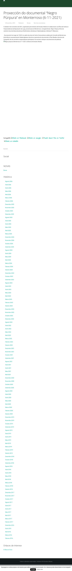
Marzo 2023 (8, 299)
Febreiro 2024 (9, 266)
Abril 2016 (8, 532)
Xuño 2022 (8, 328)
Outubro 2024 (9, 243)
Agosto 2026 (8, 181)
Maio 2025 (8, 227)
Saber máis (40, 569)
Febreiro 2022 (9, 342)
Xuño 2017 (8, 509)
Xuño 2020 (8, 397)
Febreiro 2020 (9, 410)
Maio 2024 (8, 256)
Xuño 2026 (8, 188)
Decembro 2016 (9, 525)
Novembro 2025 (9, 207)
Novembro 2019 (9, 420)
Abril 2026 (8, 194)
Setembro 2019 (9, 427)
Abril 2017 (8, 515)
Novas (28, 23)
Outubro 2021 (9, 355)
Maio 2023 (8, 292)
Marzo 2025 (8, 234)
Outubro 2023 (9, 276)
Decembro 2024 (9, 237)
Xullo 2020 (8, 394)
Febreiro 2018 (9, 486)
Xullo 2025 (8, 220)
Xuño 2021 (8, 368)
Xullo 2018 (8, 469)
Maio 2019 (8, 440)
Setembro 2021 (9, 358)
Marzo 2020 (8, 407)
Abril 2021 (8, 374)
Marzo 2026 (8, 198)
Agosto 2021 (8, 361)
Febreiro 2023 (9, 302)
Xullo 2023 (8, 286)
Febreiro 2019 (9, 450)
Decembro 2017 (9, 492)
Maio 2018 (8, 476)
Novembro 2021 (9, 351)
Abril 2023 (8, 296)
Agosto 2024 (8, 250)
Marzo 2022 (8, 338)
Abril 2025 (8, 230)
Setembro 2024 (9, 247)
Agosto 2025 (8, 217)
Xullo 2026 (8, 184)
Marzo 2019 (8, 446)
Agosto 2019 (8, 430)
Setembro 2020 (9, 387)
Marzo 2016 (8, 535)
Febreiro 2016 (9, 538)
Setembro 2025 (9, 214)
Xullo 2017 (8, 505)
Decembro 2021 (9, 348)
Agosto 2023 (8, 283)
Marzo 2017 (8, 518)
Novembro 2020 (9, 381)
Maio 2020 (8, 401)
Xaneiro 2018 (9, 489)
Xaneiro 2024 (9, 270)
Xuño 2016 (8, 528)
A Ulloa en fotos (8, 549)
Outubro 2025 (9, 211)
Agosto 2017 (8, 502)
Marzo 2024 (8, 263)
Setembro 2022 (9, 319)
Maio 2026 (8, 191)
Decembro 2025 (9, 204)
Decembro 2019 (9, 417)
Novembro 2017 (9, 495)
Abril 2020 (8, 404)
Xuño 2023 (8, 289)
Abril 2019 (8, 443)
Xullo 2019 (8, 433)
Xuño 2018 (8, 473)
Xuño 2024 (8, 253)
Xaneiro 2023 (9, 306)
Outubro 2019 (9, 423)
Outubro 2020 (9, 384)
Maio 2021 (8, 371)
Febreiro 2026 (9, 201)
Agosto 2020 (8, 391)
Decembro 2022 (9, 309)
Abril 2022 (8, 335)
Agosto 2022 (8, 322)
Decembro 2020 (9, 378)
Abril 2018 (8, 479)
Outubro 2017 (9, 499)
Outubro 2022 (9, 315)
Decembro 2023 (9, 273)
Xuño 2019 (8, 437)
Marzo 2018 (8, 482)
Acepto (33, 569)
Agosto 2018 (8, 466)
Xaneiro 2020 (9, 414)
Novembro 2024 (9, 240)
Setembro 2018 (9, 463)
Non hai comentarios (39, 23)
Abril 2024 (8, 260)
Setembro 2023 (9, 279)
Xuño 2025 (8, 224)
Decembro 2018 (9, 456)
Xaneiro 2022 (9, 345)
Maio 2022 (8, 332)
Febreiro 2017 (9, 522)
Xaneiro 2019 (9, 453)
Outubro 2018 (9, 459)
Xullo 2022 (8, 325)
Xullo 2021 (8, 365)
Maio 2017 (8, 512)
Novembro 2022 (9, 312)
